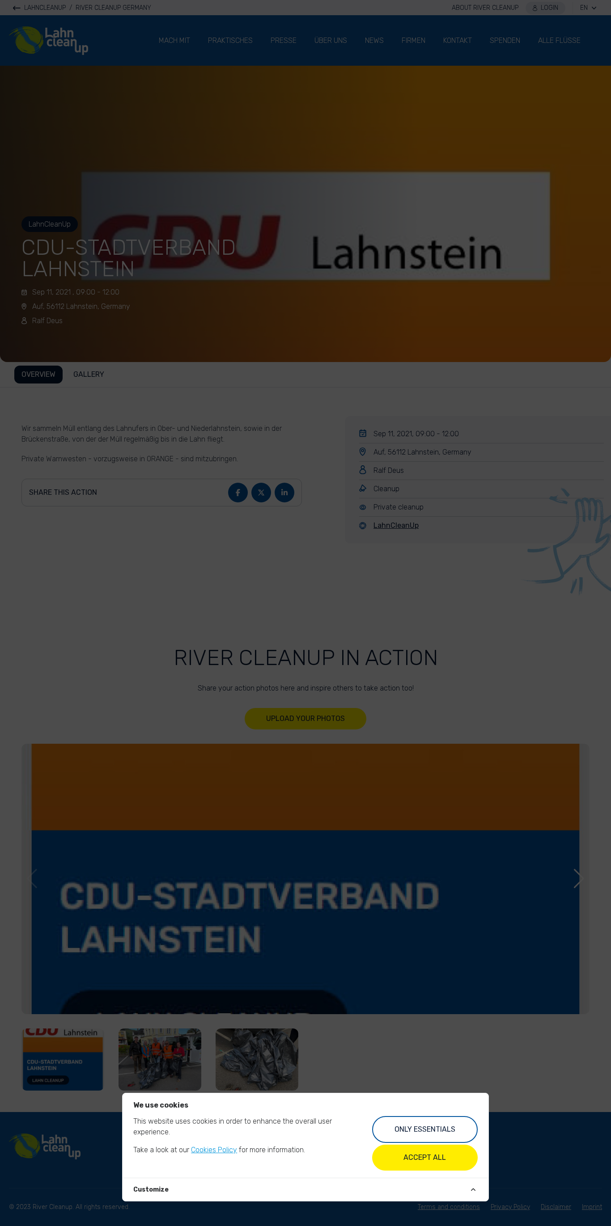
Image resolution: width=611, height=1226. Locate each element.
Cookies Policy (214, 1150)
